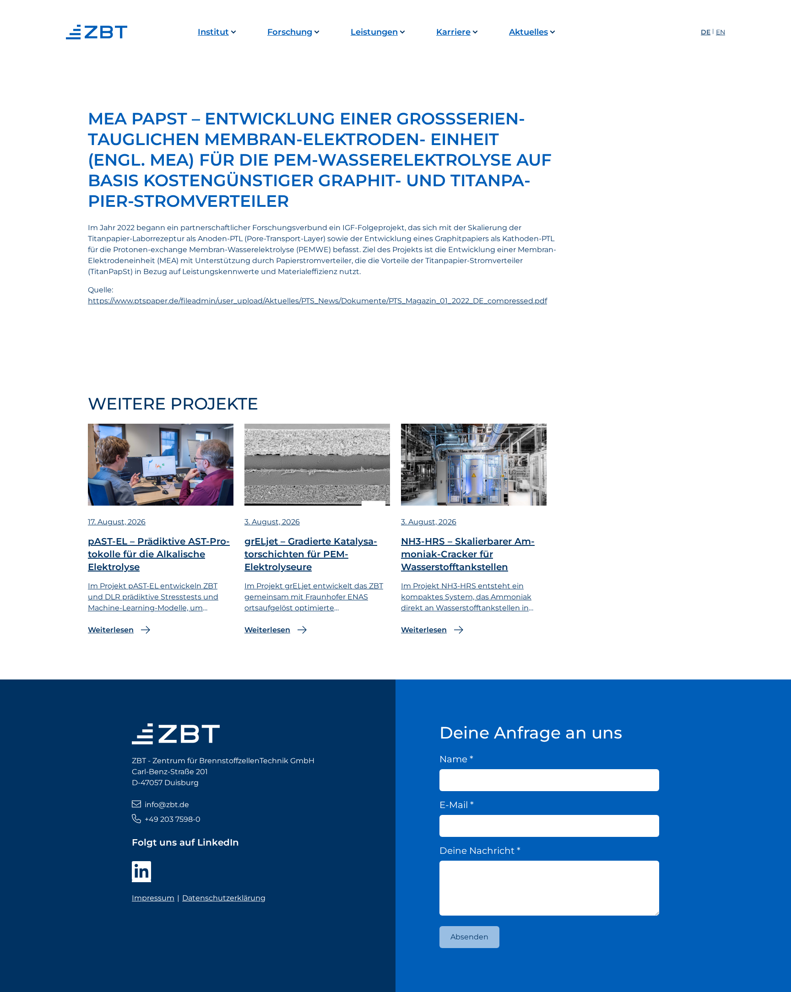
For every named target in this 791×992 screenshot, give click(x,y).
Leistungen (374, 32)
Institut (213, 32)
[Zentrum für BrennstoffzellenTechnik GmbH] (99, 32)
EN (720, 32)
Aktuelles (528, 32)
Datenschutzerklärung (223, 898)
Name (456, 759)
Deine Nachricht (479, 850)
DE (705, 32)
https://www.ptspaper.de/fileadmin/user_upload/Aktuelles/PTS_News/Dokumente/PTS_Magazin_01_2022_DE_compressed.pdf (317, 301)
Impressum (153, 898)
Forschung (289, 32)
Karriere (453, 32)
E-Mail (456, 804)
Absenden (469, 937)
